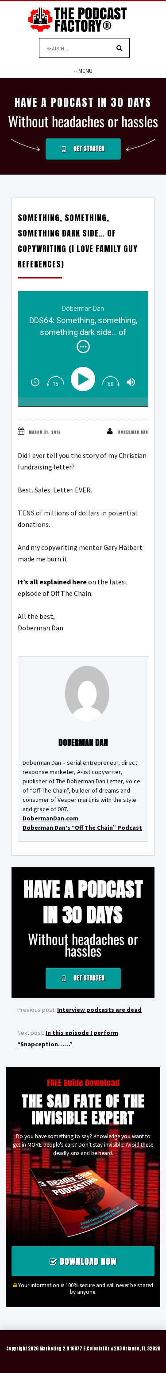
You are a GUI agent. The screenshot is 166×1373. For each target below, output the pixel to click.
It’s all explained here (52, 581)
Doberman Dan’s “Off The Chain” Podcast (82, 827)
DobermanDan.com (50, 818)
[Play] (85, 379)
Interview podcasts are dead (99, 1010)
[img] (83, 346)
